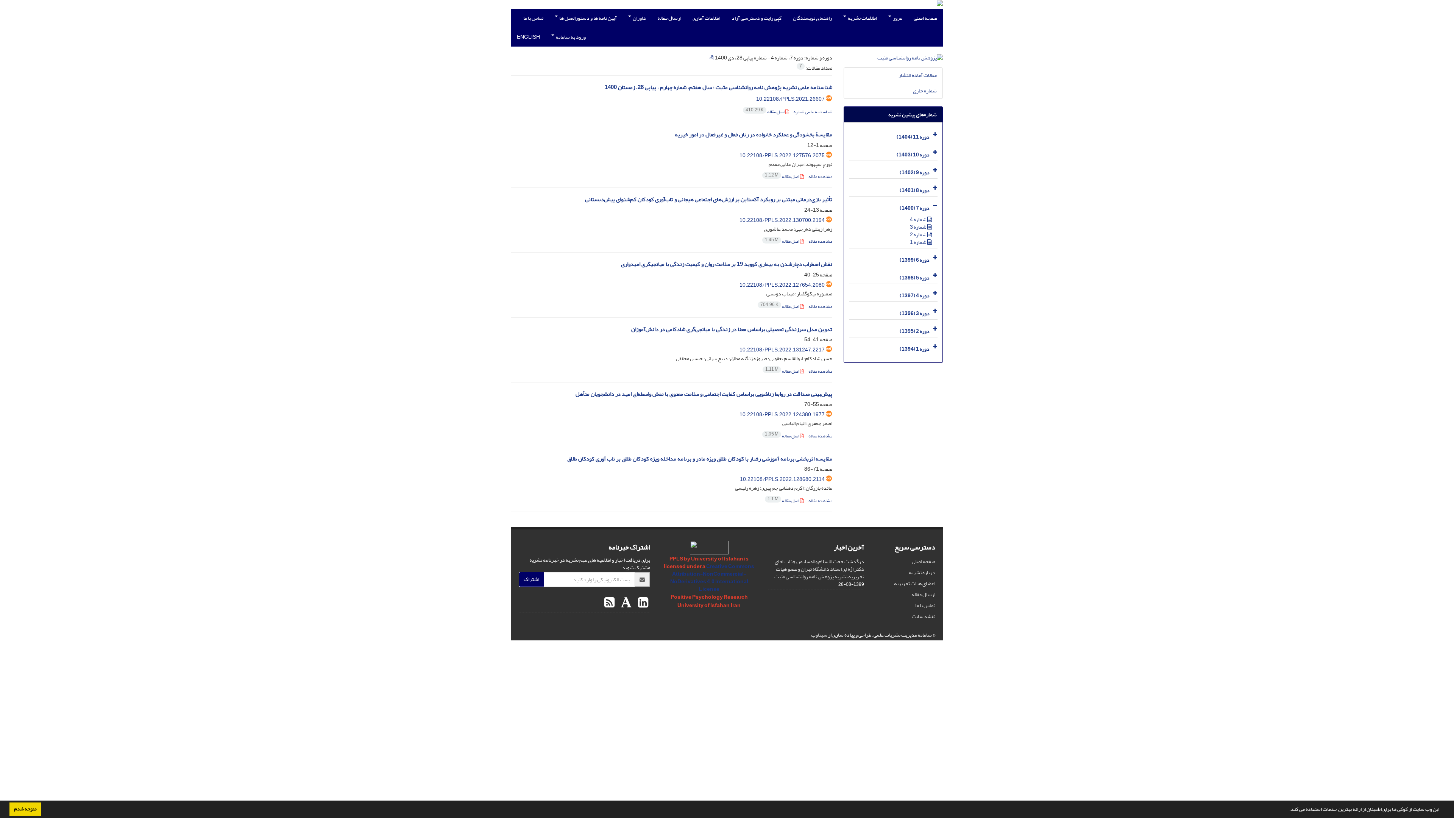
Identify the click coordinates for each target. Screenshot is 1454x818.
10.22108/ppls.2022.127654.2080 (782, 285)
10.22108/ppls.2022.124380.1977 (782, 414)
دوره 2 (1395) (915, 331)
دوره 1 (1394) (915, 349)
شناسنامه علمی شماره (813, 112)
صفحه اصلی (925, 18)
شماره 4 (918, 219)
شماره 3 (918, 227)
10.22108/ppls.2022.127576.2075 (782, 155)
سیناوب (819, 635)
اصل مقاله (765, 112)
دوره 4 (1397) (915, 295)
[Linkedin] (642, 603)
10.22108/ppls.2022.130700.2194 (782, 220)
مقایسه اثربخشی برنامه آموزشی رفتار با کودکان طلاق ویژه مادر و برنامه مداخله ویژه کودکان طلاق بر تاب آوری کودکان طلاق (699, 458)
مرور (897, 18)
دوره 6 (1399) (915, 260)
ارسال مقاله (669, 18)
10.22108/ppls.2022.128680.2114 (782, 479)
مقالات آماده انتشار (918, 75)
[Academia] (625, 603)
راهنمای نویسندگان (812, 18)
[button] (1287, 810)
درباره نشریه (922, 572)
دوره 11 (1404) (913, 137)
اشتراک (531, 579)
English (528, 37)
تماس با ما (533, 18)
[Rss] (609, 603)
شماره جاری (925, 91)
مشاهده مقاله (820, 176)
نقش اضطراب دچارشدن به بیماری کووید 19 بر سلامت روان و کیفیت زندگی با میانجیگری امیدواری (726, 264)
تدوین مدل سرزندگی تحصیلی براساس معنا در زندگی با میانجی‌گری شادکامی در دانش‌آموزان (731, 329)
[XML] (711, 58)
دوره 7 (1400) (915, 208)
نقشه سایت (923, 616)
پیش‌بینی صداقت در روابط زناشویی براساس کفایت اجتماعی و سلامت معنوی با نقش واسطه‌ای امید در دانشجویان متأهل (704, 394)
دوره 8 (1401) (915, 190)
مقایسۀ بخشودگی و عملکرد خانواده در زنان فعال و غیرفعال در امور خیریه (753, 134)
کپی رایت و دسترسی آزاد (757, 18)
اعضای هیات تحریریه (914, 583)
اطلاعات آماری (706, 18)
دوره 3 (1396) (915, 313)
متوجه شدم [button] (25, 808)
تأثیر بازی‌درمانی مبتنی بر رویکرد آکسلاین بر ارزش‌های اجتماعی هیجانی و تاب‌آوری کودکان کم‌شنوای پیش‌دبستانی (708, 199)
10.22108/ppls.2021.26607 (790, 99)
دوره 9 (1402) (915, 172)
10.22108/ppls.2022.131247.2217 (782, 350)
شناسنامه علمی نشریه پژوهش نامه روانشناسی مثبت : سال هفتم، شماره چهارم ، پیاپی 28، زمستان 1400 (718, 87)
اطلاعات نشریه (862, 18)
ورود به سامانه (570, 37)
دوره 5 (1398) (915, 278)
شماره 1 (918, 242)
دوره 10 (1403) (913, 155)
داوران (639, 18)
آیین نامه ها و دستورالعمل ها (588, 18)
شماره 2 (918, 234)
